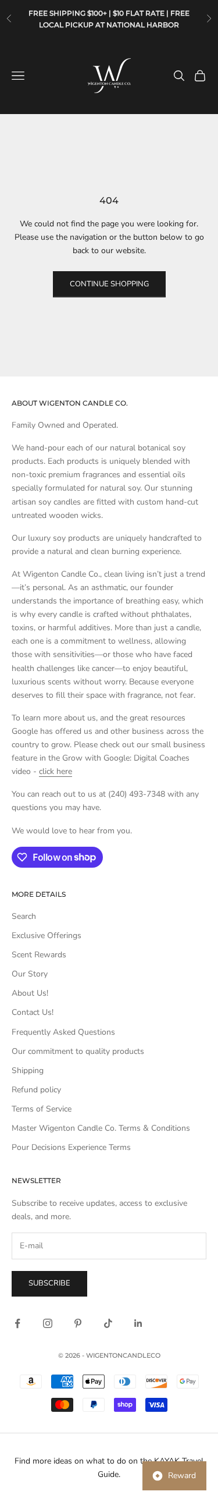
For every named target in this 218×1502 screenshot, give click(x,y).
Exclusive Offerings (46, 935)
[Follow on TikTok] (108, 1323)
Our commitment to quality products (78, 1051)
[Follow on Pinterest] (78, 1323)
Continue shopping (109, 284)
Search (24, 916)
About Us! (30, 993)
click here (55, 771)
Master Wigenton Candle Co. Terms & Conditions (101, 1128)
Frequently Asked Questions (63, 1032)
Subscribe (49, 1283)
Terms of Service (42, 1108)
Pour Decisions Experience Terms (71, 1147)
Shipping (28, 1070)
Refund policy (36, 1089)
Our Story (30, 973)
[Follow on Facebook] (17, 1323)
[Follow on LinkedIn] (138, 1323)
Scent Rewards (39, 954)
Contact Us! (32, 1012)
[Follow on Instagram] (47, 1323)
